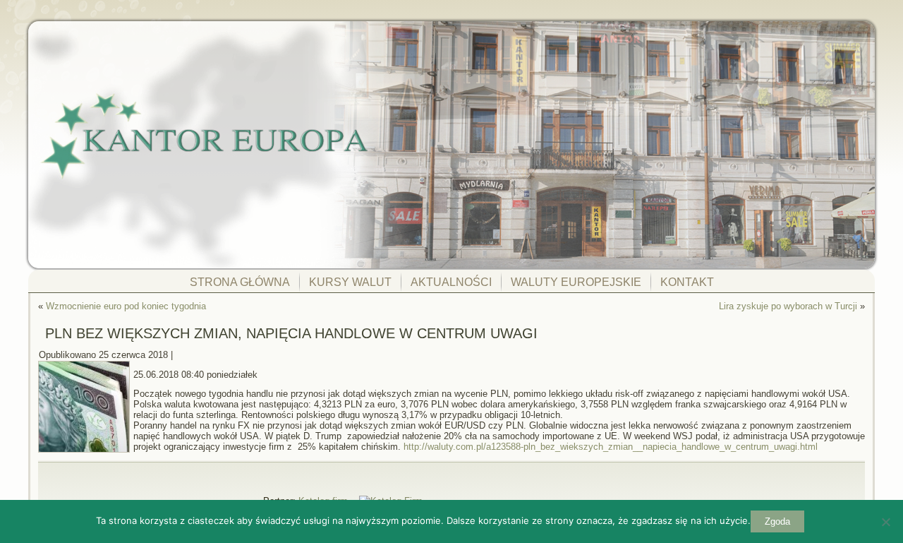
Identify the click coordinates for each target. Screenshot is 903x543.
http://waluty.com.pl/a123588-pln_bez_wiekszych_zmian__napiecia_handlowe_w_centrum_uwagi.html (611, 446)
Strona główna (240, 282)
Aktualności (451, 282)
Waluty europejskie (576, 282)
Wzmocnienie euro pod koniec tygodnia (126, 306)
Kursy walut (350, 282)
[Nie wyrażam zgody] (885, 522)
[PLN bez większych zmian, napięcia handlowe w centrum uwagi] (85, 453)
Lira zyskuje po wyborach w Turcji (788, 306)
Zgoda (777, 521)
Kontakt (687, 282)
